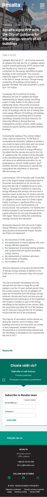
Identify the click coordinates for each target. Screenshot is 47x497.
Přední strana (7, 25)
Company (9, 411)
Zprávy (17, 25)
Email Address (11, 403)
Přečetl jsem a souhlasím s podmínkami (25, 380)
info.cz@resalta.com (25, 465)
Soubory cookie (21, 492)
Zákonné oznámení (13, 489)
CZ (33, 5)
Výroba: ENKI (35, 492)
